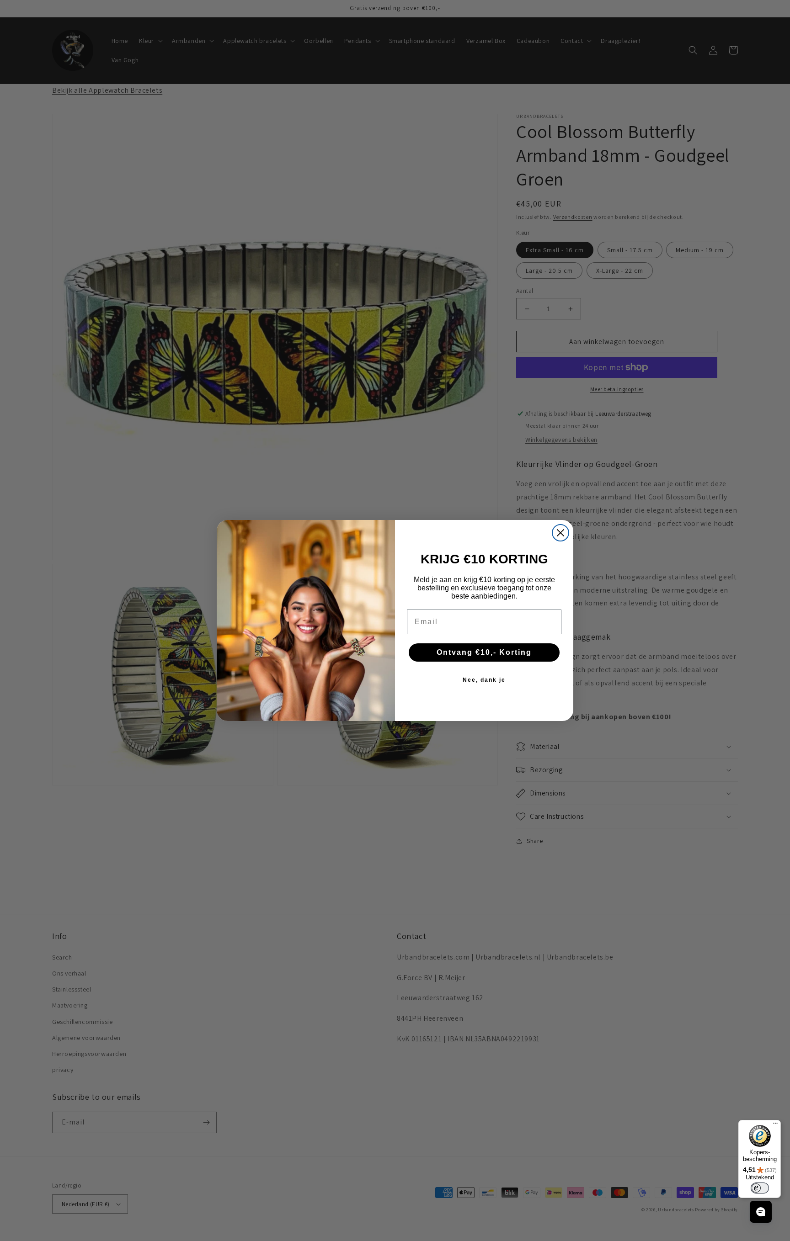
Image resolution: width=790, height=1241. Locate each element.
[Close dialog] (560, 533)
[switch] (760, 1188)
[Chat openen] (761, 1212)
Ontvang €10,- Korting (484, 652)
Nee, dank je (484, 680)
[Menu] (775, 1125)
